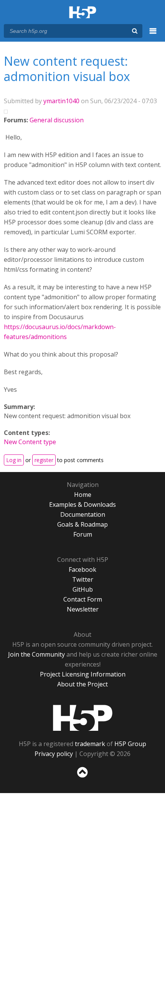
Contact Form (82, 599)
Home (82, 494)
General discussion (57, 120)
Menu (153, 35)
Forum (82, 534)
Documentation (82, 514)
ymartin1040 (61, 101)
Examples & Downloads (82, 504)
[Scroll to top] (82, 777)
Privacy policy (54, 754)
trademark (90, 744)
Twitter (82, 579)
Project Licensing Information (82, 674)
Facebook (82, 569)
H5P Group (130, 744)
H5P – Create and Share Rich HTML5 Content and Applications (83, 12)
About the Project (82, 684)
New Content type (30, 442)
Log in (13, 460)
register (44, 460)
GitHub (83, 589)
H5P (83, 717)
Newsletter (83, 609)
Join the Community (36, 654)
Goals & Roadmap (82, 524)
